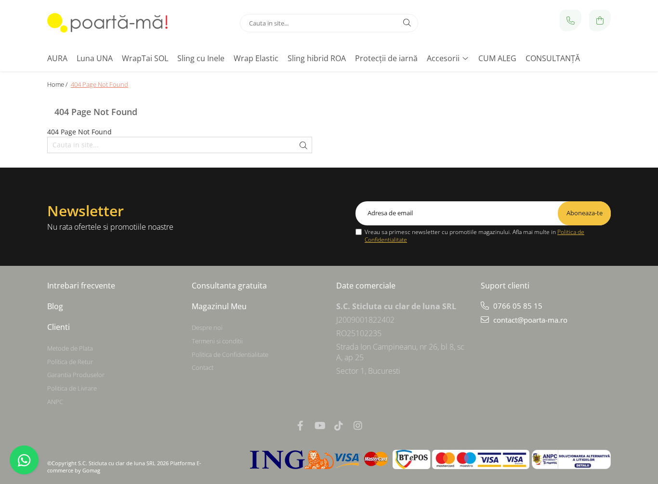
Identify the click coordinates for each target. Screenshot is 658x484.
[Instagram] (358, 425)
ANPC (55, 401)
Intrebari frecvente (81, 285)
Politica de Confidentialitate (230, 354)
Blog (55, 306)
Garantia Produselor (76, 374)
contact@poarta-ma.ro (529, 320)
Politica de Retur (70, 361)
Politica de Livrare (72, 388)
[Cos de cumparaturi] (600, 20)
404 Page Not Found (99, 84)
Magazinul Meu (219, 306)
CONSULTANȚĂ (553, 58)
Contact (202, 367)
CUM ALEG (497, 58)
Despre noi (207, 327)
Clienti (58, 327)
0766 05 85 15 (516, 306)
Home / (58, 84)
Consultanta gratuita (229, 285)
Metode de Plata (70, 348)
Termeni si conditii (217, 341)
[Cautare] (407, 23)
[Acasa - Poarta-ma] (107, 23)
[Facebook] (300, 425)
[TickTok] (338, 425)
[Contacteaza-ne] (570, 20)
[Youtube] (319, 425)
